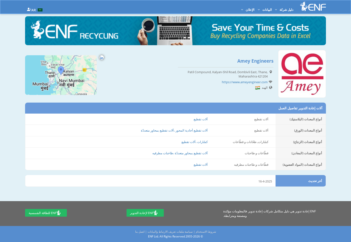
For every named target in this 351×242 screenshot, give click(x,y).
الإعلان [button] (250, 9)
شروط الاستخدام (206, 232)
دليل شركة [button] (286, 9)
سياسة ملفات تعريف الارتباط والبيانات (170, 232)
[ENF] (313, 6)
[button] (37, 9)
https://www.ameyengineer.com (245, 82)
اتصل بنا (139, 232)
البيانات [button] (267, 9)
